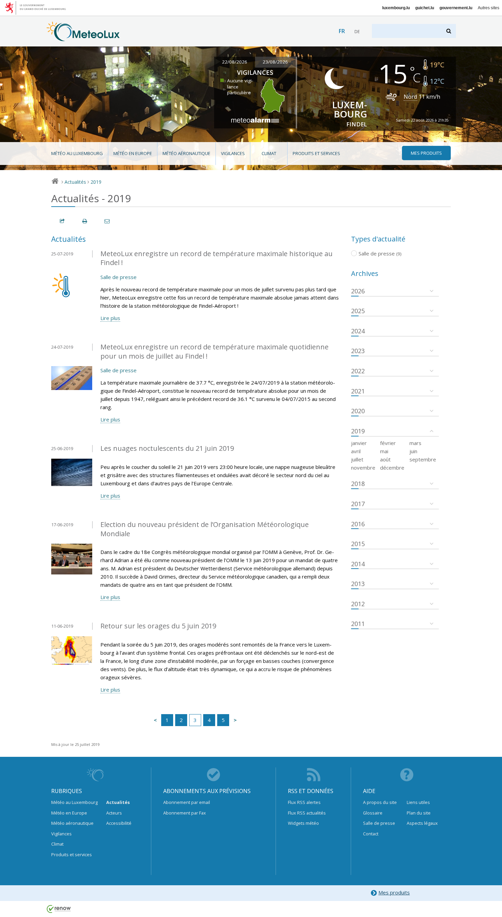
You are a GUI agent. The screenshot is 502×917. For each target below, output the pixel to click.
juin (413, 451)
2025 (358, 311)
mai (384, 451)
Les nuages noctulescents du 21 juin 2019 (167, 448)
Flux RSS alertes (304, 802)
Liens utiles (418, 802)
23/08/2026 (275, 62)
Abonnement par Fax (184, 813)
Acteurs (114, 813)
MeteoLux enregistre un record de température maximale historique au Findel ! (216, 258)
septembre (422, 459)
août (385, 459)
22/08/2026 (234, 62)
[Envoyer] (107, 221)
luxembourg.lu (396, 7)
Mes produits (394, 892)
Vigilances (233, 153)
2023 (358, 351)
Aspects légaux (422, 823)
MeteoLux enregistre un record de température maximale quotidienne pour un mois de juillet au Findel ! (214, 351)
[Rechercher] (449, 31)
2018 (358, 484)
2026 (358, 291)
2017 (358, 504)
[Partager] (62, 221)
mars (415, 443)
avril (356, 451)
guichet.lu (424, 7)
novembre (363, 467)
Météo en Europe (132, 153)
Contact (370, 834)
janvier (359, 443)
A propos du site (380, 802)
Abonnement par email (186, 802)
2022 (358, 371)
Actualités (75, 182)
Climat (269, 153)
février (388, 443)
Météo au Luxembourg (77, 153)
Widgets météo (303, 823)
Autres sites (488, 7)
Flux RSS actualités (307, 813)
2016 (358, 524)
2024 (358, 331)
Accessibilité (118, 823)
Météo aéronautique (186, 153)
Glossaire (372, 813)
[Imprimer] (85, 221)
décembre (392, 467)
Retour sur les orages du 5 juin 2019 (158, 625)
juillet (357, 459)
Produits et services (316, 153)
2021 (358, 391)
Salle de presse (118, 277)
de (357, 31)
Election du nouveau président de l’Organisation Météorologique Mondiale (204, 529)
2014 (358, 564)
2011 (358, 624)
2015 (358, 544)
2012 (358, 604)
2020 (358, 411)
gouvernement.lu (456, 7)
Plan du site (419, 813)
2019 (95, 182)
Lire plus (110, 318)
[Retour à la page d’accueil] (83, 38)
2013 (358, 584)
